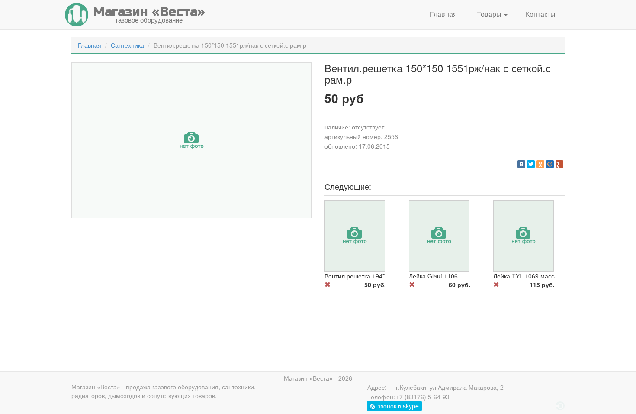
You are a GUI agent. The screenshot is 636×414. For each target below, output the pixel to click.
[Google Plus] (559, 164)
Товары (490, 14)
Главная (443, 14)
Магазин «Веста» (95, 386)
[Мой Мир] (550, 164)
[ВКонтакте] (521, 164)
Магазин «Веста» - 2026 (318, 378)
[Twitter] (531, 164)
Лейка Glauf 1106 (433, 276)
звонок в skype (397, 405)
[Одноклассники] (540, 164)
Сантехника (127, 45)
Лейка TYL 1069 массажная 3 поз (540, 276)
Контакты (541, 14)
